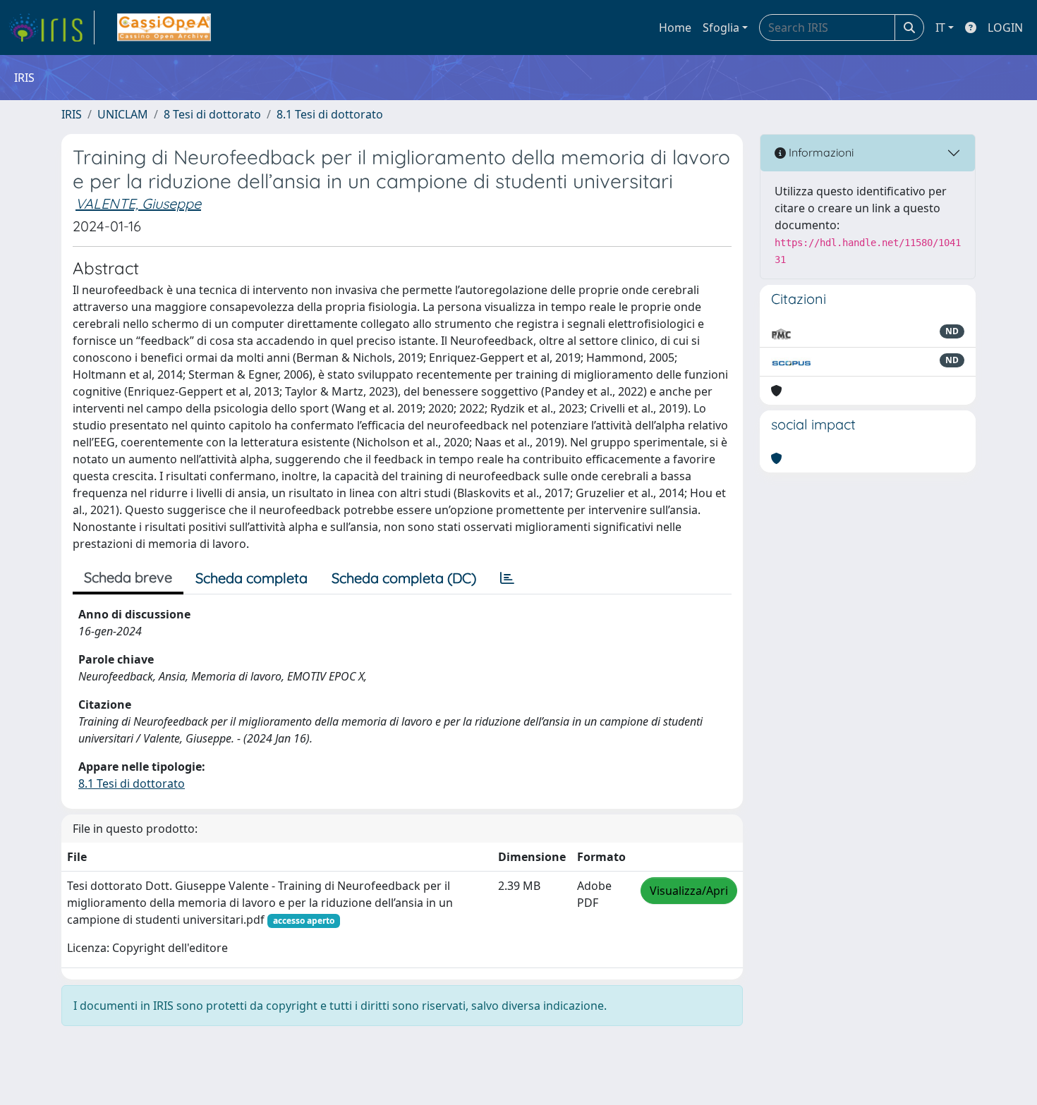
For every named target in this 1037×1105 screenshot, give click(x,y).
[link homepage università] (164, 27)
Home (675, 27)
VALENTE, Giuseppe (138, 203)
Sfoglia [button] (721, 27)
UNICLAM (122, 114)
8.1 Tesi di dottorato (330, 114)
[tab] (507, 578)
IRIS (71, 114)
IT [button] (940, 27)
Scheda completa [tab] (251, 578)
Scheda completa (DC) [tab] (404, 578)
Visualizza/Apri (689, 890)
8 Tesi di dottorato (212, 114)
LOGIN (1005, 27)
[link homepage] (51, 27)
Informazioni (820, 152)
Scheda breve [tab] (128, 577)
